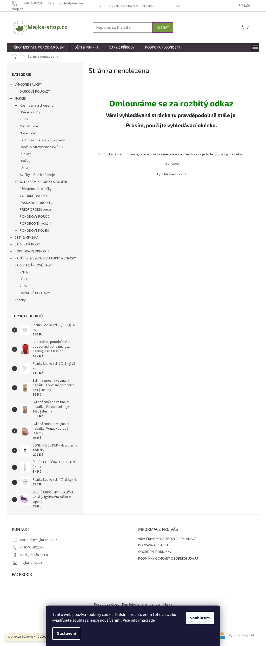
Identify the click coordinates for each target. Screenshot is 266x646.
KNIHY (24, 272)
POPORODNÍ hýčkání (35, 223)
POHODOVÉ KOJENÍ (34, 230)
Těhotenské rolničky (36, 188)
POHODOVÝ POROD (35, 216)
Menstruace (29, 126)
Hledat (162, 27)
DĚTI (23, 279)
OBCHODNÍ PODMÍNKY (154, 551)
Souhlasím (200, 618)
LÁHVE (24, 168)
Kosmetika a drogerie (37, 105)
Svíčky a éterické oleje (37, 174)
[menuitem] (38, 47)
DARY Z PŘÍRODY (27, 244)
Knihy (24, 119)
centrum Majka (161, 604)
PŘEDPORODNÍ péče (35, 209)
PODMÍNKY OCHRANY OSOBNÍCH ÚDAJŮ (168, 558)
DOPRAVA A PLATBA (153, 545)
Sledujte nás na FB (34, 555)
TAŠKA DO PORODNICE (37, 202)
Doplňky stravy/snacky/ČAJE (42, 147)
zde (152, 620)
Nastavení (66, 633)
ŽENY (24, 286)
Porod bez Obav (106, 604)
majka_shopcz (31, 562)
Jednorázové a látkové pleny (42, 140)
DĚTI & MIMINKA (26, 237)
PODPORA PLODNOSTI (32, 251)
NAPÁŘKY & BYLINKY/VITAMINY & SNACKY (45, 258)
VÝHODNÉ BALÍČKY (28, 84)
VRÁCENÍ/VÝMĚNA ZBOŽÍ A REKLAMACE (128, 6)
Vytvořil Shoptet (241, 635)
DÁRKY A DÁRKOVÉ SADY (33, 265)
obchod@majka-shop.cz (38, 539)
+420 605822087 (32, 547)
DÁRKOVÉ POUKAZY (35, 91)
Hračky (25, 161)
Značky (20, 300)
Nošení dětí (28, 133)
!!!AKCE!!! (21, 98)
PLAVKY (25, 154)
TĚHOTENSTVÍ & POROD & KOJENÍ (41, 181)
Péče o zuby (30, 112)
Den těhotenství (134, 604)
